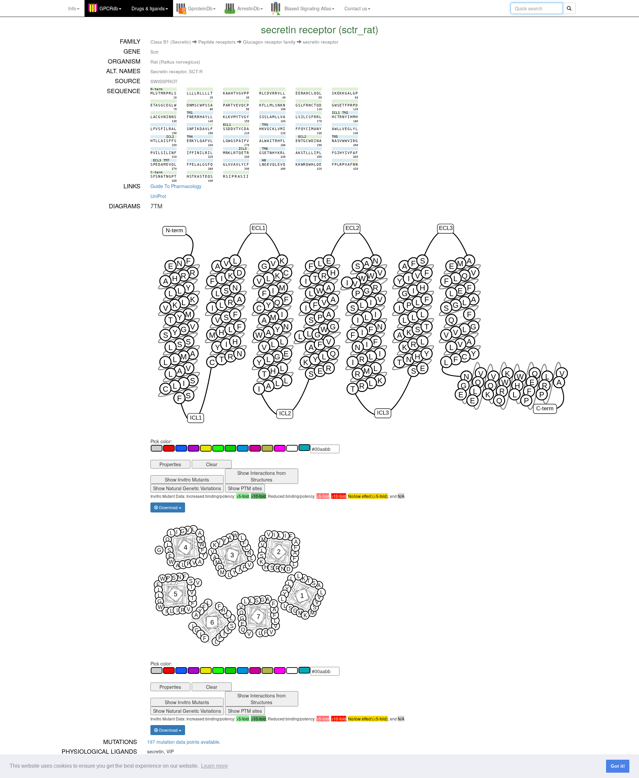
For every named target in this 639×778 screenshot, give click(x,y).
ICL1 (196, 418)
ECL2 (352, 228)
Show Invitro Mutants (187, 479)
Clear (211, 464)
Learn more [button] (214, 766)
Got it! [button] (618, 766)
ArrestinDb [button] (248, 8)
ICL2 (285, 414)
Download (168, 507)
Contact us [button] (355, 8)
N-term (174, 231)
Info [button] (72, 8)
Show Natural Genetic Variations (187, 488)
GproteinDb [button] (200, 8)
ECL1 (258, 228)
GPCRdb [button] (109, 8)
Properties (170, 464)
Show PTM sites (245, 488)
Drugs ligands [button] (148, 8)
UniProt (158, 196)
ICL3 (383, 413)
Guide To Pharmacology (175, 186)
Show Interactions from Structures (261, 476)
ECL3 (446, 228)
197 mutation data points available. (184, 741)
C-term (544, 408)
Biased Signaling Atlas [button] (308, 8)
